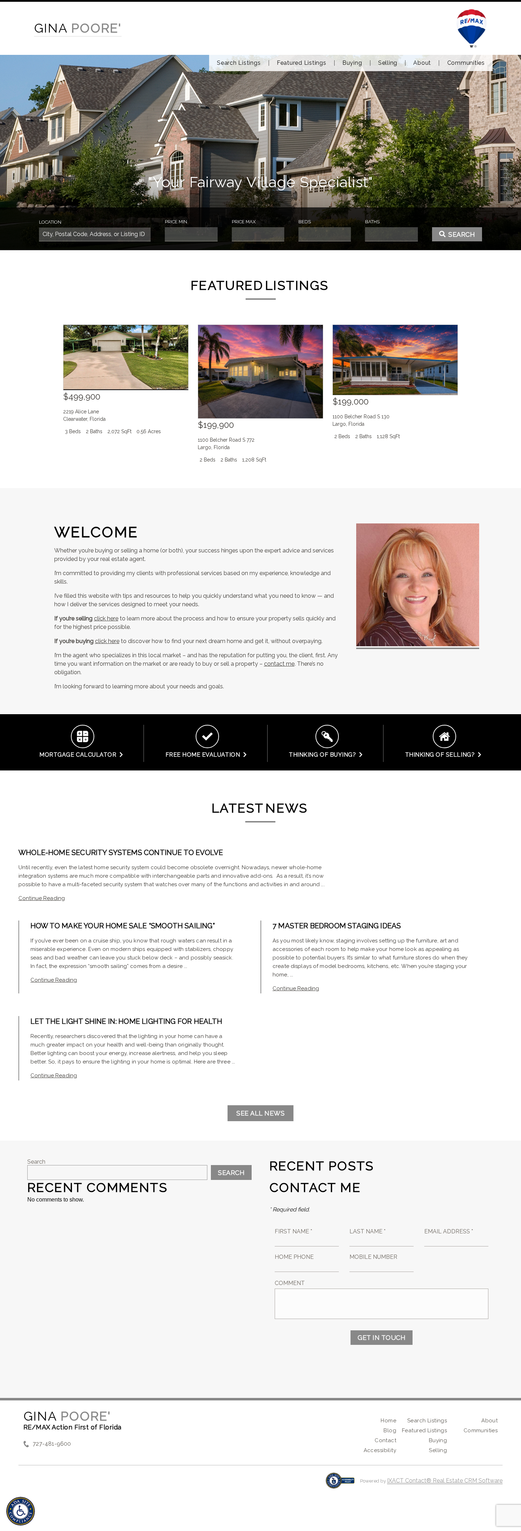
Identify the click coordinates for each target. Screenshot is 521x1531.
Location (50, 222)
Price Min (176, 221)
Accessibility (380, 1450)
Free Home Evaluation (204, 754)
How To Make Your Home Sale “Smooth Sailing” (122, 926)
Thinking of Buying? (324, 754)
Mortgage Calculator (79, 754)
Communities (466, 63)
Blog (389, 1430)
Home (388, 1420)
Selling (387, 63)
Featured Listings (301, 63)
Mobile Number (373, 1257)
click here (106, 618)
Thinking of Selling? (441, 754)
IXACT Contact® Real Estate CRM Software (445, 1480)
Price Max (244, 221)
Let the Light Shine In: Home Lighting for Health (126, 1021)
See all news (260, 1113)
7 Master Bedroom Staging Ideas (337, 926)
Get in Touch (381, 1337)
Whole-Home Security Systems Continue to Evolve (120, 852)
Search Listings (238, 63)
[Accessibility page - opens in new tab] (340, 1484)
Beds (304, 221)
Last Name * (367, 1231)
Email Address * (448, 1231)
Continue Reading (41, 898)
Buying (352, 63)
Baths (372, 221)
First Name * (293, 1231)
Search (36, 1161)
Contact (385, 1440)
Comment (290, 1283)
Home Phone (294, 1257)
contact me (279, 663)
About (422, 63)
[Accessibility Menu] (20, 1511)
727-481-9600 (52, 1443)
